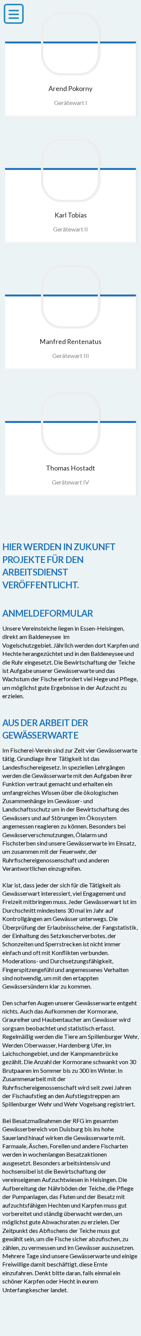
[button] (14, 14)
